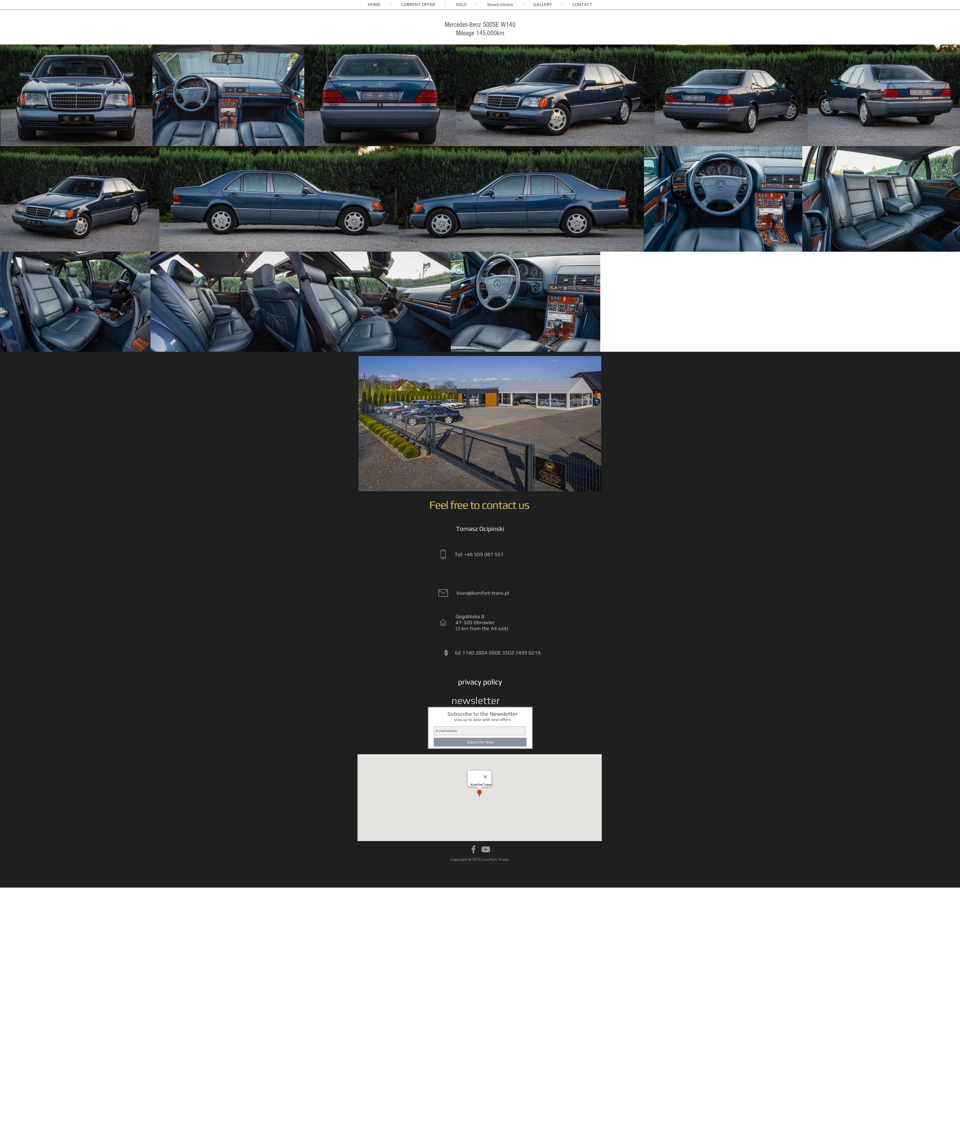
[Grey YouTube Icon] (485, 849)
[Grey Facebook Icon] (473, 849)
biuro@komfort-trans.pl (482, 593)
